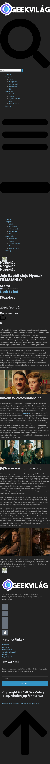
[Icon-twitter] (5, 613)
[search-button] (22, 70)
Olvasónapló (13, 84)
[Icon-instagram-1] (5, 626)
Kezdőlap (8, 74)
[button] (25, 162)
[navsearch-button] (25, 68)
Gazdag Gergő (14, 103)
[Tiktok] (5, 632)
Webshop (8, 106)
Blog (10, 89)
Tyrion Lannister (14, 99)
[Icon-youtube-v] (5, 620)
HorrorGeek (13, 86)
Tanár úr (12, 96)
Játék (11, 79)
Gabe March (13, 94)
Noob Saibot (9, 292)
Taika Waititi (25, 413)
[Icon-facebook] (5, 607)
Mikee (11, 101)
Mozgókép (13, 82)
